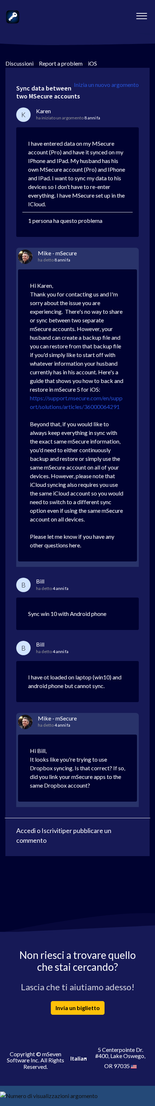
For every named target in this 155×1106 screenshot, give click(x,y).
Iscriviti (51, 830)
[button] (141, 14)
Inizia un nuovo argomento (106, 84)
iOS (92, 63)
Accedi (26, 830)
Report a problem (61, 63)
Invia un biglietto (78, 1007)
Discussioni (19, 63)
